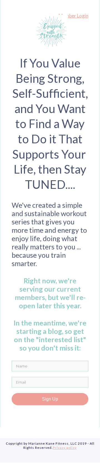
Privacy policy (65, 448)
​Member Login (73, 16)
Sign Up (50, 399)
